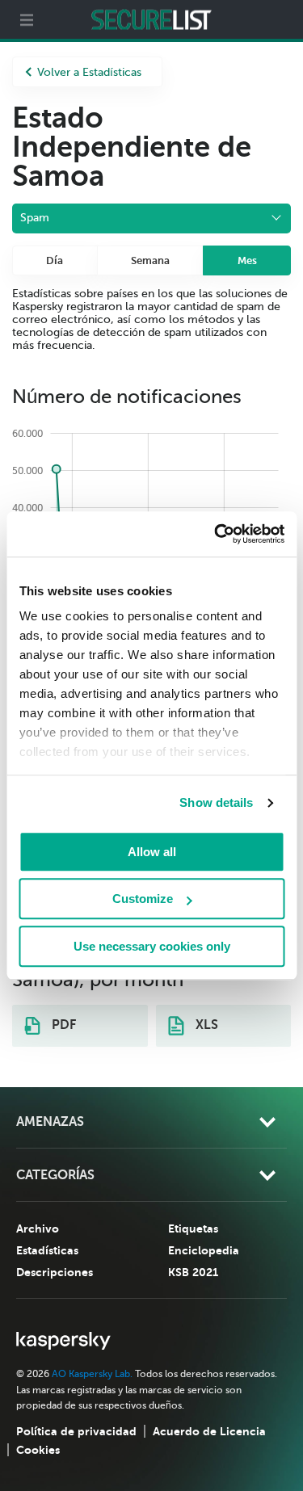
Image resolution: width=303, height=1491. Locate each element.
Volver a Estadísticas (89, 72)
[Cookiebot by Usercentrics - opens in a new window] (215, 533)
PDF (62, 1025)
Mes (247, 260)
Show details (216, 802)
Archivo (37, 1228)
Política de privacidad (76, 1431)
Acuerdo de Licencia (209, 1431)
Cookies (38, 1449)
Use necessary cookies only (152, 946)
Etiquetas (193, 1228)
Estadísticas (47, 1250)
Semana (150, 260)
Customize (142, 898)
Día (54, 260)
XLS (205, 1025)
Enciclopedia (203, 1250)
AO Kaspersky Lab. (92, 1374)
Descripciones (54, 1272)
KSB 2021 (193, 1272)
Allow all (152, 852)
